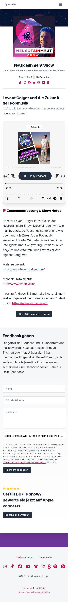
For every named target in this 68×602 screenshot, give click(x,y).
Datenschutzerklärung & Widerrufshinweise (24, 462)
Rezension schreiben (17, 514)
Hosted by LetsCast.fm (34, 588)
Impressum (45, 557)
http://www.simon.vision (19, 284)
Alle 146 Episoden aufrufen (34, 314)
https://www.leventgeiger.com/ (24, 269)
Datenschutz (24, 557)
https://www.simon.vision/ (30, 303)
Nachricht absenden (16, 469)
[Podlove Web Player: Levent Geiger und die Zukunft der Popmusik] (34, 162)
